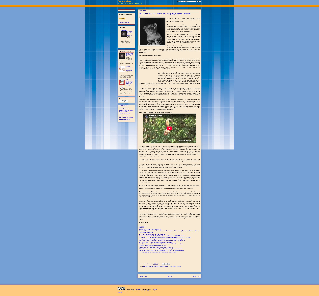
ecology (156, 266)
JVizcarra (138, 289)
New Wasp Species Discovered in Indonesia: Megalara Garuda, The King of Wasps (162, 240)
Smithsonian (142, 226)
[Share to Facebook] (167, 264)
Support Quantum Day (124, 108)
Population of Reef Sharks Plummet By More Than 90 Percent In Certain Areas (161, 250)
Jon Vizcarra (148, 264)
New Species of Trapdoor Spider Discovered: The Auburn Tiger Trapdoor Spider (161, 239)
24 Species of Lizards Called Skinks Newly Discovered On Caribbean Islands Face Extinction (165, 237)
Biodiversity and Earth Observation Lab (150, 229)
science (167, 266)
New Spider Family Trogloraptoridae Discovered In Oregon (155, 242)
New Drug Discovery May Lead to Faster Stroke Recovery (129, 68)
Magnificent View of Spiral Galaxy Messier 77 (130, 33)
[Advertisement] (159, 5)
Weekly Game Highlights (124, 119)
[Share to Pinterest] (169, 264)
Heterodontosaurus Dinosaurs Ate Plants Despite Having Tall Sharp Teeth (160, 249)
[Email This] (163, 264)
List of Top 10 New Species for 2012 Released (152, 234)
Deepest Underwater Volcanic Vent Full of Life (152, 245)
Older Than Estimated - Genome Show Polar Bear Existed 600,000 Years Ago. (161, 244)
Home (170, 276)
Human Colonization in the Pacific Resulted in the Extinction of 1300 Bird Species (162, 236)
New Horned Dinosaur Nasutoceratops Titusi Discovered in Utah (157, 252)
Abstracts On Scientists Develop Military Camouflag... (126, 111)
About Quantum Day (123, 105)
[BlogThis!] (164, 264)
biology (145, 266)
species (179, 266)
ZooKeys (141, 227)
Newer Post (143, 276)
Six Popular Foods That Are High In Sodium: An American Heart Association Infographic (126, 83)
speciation (173, 266)
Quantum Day (124, 1)
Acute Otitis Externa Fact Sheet (126, 117)
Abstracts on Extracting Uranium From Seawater (124, 114)
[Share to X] (166, 264)
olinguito (161, 266)
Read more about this (124, 22)
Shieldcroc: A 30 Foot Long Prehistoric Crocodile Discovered (156, 247)
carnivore (150, 266)
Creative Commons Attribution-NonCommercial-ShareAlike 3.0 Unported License (137, 291)
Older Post (196, 276)
